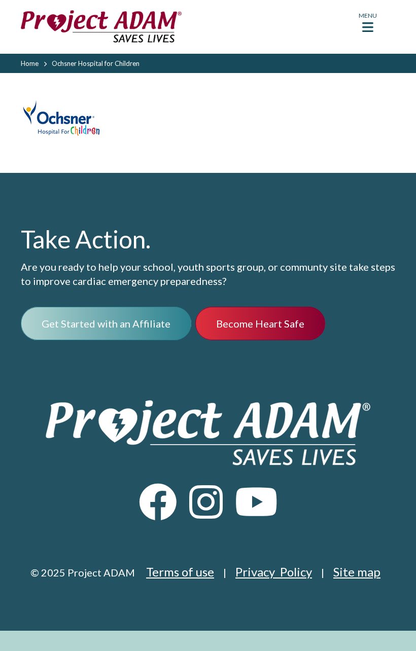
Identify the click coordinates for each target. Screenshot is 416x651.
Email (363, 63)
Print (383, 63)
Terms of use (180, 571)
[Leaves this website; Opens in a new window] (158, 511)
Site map (356, 571)
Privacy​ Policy (273, 571)
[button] (368, 25)
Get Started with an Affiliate (106, 323)
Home (30, 63)
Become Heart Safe (260, 323)
